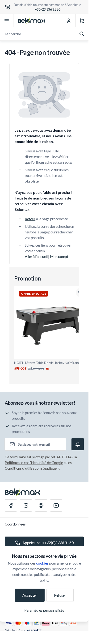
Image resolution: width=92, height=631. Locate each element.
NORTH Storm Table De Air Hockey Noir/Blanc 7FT (50, 365)
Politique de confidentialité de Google (34, 462)
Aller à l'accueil (36, 256)
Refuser (60, 595)
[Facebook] (11, 505)
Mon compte (60, 256)
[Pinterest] (41, 505)
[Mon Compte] (68, 20)
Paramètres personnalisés (44, 610)
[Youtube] (56, 505)
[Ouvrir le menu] (6, 20)
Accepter (29, 595)
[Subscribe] (77, 444)
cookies (42, 563)
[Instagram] (26, 505)
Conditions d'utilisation (22, 468)
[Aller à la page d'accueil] (31, 20)
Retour (30, 218)
